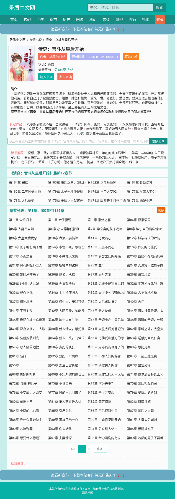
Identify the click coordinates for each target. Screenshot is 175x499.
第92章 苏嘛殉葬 (21, 428)
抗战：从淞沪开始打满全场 (106, 161)
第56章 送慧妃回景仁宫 (143, 337)
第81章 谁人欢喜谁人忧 (64, 401)
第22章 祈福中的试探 (63, 265)
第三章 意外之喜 (99, 219)
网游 (79, 19)
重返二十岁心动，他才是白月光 (60, 161)
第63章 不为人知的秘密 (104, 356)
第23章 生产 (96, 265)
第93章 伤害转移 (60, 428)
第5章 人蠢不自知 (21, 228)
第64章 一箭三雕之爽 (142, 356)
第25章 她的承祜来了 (24, 274)
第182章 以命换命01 (102, 182)
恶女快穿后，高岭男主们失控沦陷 (48, 157)
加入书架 (46, 76)
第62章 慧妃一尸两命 (63, 356)
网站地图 (87, 492)
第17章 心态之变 (21, 256)
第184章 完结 (63, 69)
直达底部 (131, 56)
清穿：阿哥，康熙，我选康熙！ (97, 124)
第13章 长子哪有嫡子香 (25, 247)
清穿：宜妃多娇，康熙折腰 (38, 128)
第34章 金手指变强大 (63, 292)
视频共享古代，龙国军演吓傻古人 (51, 152)
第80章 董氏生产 (21, 401)
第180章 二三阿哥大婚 (25, 191)
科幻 (93, 19)
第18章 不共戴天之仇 (63, 256)
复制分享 (158, 141)
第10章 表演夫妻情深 (63, 238)
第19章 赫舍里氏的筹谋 (104, 256)
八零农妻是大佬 (72, 128)
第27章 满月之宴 (99, 274)
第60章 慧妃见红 (139, 347)
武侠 (40, 19)
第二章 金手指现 (59, 219)
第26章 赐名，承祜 (61, 274)
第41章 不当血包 (21, 310)
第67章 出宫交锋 (139, 365)
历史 (66, 19)
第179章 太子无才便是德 (65, 191)
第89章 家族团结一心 (63, 419)
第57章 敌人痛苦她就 (24, 347)
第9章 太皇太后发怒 (23, 238)
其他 (119, 19)
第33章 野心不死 (21, 292)
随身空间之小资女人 (59, 133)
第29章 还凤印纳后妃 (24, 283)
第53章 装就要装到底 (24, 337)
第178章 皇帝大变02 (102, 191)
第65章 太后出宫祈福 (63, 365)
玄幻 (27, 19)
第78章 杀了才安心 (101, 392)
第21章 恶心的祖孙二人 (25, 265)
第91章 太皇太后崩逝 (142, 419)
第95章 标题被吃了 (140, 428)
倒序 (161, 210)
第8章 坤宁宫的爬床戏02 (144, 228)
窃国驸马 (27, 161)
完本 (145, 19)
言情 (106, 19)
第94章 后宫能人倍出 (103, 428)
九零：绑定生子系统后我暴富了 (99, 133)
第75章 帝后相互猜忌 (142, 383)
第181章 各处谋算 (139, 182)
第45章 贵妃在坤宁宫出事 (27, 319)
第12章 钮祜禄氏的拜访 (143, 238)
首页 (14, 19)
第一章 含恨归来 (20, 219)
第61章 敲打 (17, 356)
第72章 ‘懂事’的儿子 (23, 383)
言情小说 (35, 39)
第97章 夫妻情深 (60, 437)
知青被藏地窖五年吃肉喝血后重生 (103, 152)
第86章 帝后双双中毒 (103, 410)
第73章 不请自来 (60, 383)
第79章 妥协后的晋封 (142, 392)
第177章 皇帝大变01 (141, 191)
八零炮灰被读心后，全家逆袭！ (49, 124)
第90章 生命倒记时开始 (104, 419)
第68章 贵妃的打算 (22, 374)
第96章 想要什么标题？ (25, 437)
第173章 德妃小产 (139, 200)
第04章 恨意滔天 (139, 219)
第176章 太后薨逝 (21, 200)
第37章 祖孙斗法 (21, 301)
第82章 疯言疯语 (99, 401)
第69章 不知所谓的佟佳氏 (66, 374)
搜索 (159, 7)
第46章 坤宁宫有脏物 (63, 319)
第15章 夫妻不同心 (101, 247)
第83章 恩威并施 (139, 401)
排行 (132, 19)
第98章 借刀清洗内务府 (104, 437)
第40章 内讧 (135, 301)
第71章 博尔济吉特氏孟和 (145, 374)
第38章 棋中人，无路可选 (66, 301)
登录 (160, 19)
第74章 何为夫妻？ (101, 383)
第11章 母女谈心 (99, 238)
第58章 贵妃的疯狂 (61, 347)
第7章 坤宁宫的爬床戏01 (105, 228)
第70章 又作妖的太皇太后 (106, 374)
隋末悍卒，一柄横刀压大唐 (95, 157)
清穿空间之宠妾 (145, 128)
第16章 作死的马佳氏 (142, 247)
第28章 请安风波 (139, 274)
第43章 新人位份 (99, 310)
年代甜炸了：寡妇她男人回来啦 (108, 128)
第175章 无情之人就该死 (65, 200)
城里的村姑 (57, 56)
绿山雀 (134, 161)
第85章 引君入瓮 (60, 410)
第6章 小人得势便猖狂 (64, 228)
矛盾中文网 (22, 7)
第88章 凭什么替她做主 (25, 419)
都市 (53, 19)
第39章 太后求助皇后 (103, 301)
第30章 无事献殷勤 (61, 283)
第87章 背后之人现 (140, 410)
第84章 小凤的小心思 (24, 410)
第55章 (14, 365)
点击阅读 (65, 76)
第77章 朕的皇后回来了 (64, 392)
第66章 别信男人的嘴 (103, 365)
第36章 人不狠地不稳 (142, 292)
